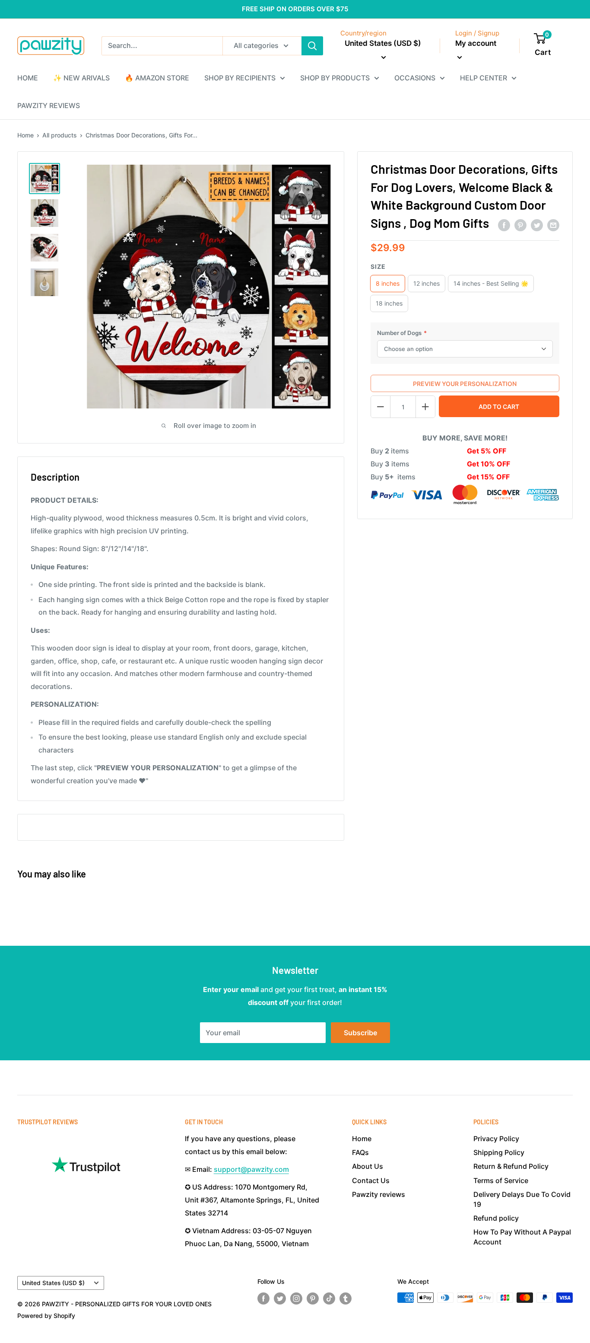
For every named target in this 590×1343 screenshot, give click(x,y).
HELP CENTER (483, 77)
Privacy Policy (496, 1138)
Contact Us (371, 1180)
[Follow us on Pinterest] (313, 1298)
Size (378, 266)
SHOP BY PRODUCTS (335, 77)
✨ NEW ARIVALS (81, 77)
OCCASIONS (414, 77)
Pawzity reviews (378, 1194)
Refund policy (496, 1218)
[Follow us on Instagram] (296, 1298)
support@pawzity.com (251, 1169)
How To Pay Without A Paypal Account (522, 1237)
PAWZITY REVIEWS (48, 105)
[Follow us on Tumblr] (345, 1298)
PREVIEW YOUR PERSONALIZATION (465, 383)
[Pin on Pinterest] (520, 225)
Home (25, 135)
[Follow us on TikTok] (329, 1298)
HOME (27, 77)
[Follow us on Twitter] (280, 1298)
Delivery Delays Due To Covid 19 (522, 1199)
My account (475, 43)
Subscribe (360, 1032)
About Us (367, 1166)
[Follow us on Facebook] (263, 1298)
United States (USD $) (53, 1282)
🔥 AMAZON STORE (157, 77)
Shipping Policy (498, 1152)
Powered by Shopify (46, 1315)
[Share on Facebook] (504, 225)
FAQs (360, 1152)
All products (59, 135)
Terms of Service (500, 1180)
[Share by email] (553, 225)
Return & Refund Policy (511, 1166)
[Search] (312, 45)
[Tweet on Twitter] (537, 225)
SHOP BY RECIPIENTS (240, 77)
